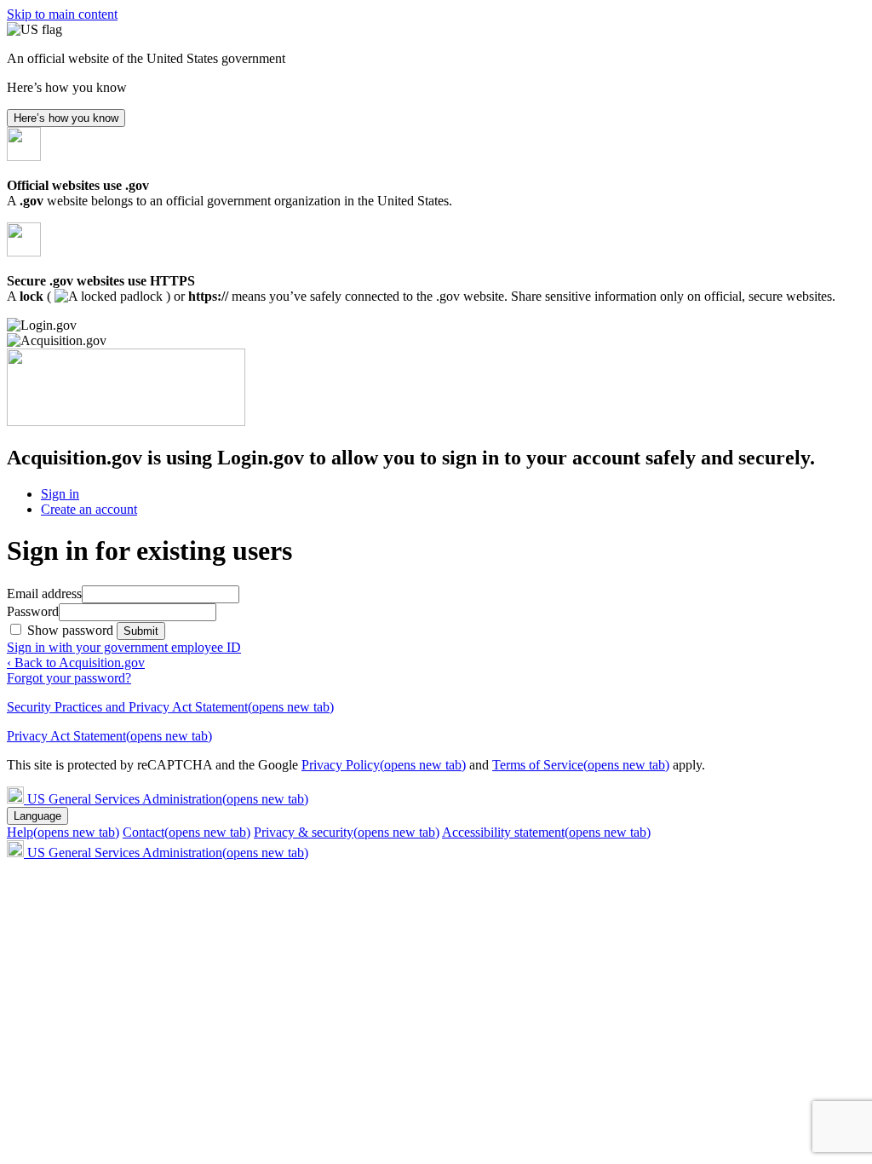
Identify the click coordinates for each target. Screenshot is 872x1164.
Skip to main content (62, 14)
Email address (44, 593)
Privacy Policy (383, 765)
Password (33, 611)
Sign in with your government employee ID (124, 647)
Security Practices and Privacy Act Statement (170, 707)
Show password (72, 630)
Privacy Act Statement (109, 736)
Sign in (60, 494)
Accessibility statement (546, 832)
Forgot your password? (69, 678)
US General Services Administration (167, 799)
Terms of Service (580, 765)
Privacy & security (346, 832)
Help (63, 832)
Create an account (89, 509)
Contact (186, 832)
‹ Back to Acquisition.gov (76, 662)
